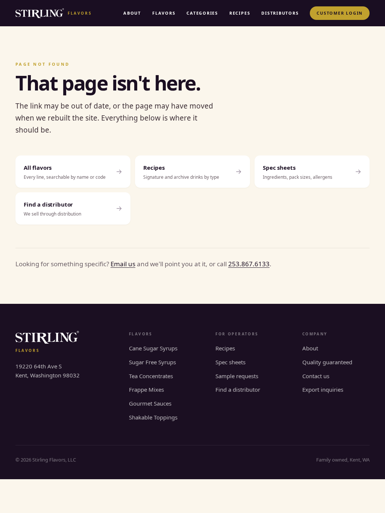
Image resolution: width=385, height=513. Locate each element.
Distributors (280, 13)
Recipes (239, 13)
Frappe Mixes (146, 389)
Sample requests (236, 376)
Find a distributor (237, 389)
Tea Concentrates (151, 376)
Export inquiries (322, 389)
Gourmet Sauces (150, 403)
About (132, 13)
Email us (123, 264)
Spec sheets (230, 362)
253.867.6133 (249, 264)
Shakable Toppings (153, 417)
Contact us (315, 376)
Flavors (163, 13)
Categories (202, 13)
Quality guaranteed (327, 362)
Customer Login (340, 13)
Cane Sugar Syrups (153, 348)
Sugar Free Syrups (152, 362)
